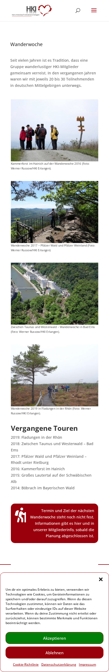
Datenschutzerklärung (58, 664)
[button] (100, 579)
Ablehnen (54, 652)
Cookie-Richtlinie (26, 664)
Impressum (87, 664)
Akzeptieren (54, 638)
